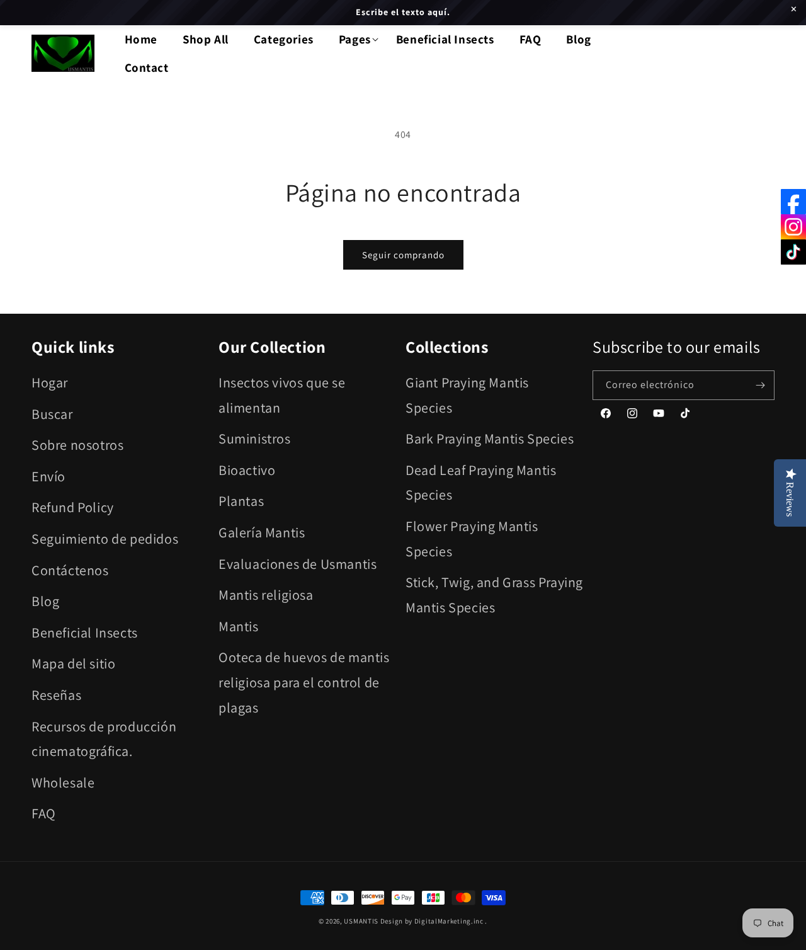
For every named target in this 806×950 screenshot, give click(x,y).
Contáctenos (70, 570)
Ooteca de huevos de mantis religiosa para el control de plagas (304, 682)
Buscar (52, 414)
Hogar (49, 382)
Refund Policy (72, 507)
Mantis (239, 626)
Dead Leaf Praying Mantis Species (481, 482)
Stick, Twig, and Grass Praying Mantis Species (494, 594)
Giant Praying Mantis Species (467, 395)
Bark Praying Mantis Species (490, 438)
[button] (354, 39)
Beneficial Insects (84, 632)
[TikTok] (793, 252)
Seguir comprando (403, 255)
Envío (48, 476)
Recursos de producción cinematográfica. (103, 739)
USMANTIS (361, 921)
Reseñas (56, 695)
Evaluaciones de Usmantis (298, 564)
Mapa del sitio (73, 663)
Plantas (241, 501)
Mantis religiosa (266, 595)
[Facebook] (793, 201)
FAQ (43, 813)
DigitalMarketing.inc (449, 921)
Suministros (255, 438)
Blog (45, 601)
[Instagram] (793, 226)
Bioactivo (247, 470)
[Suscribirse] (760, 385)
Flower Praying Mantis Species (472, 538)
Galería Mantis (262, 532)
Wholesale (62, 782)
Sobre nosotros (77, 445)
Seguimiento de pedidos (104, 538)
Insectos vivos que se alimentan (282, 395)
